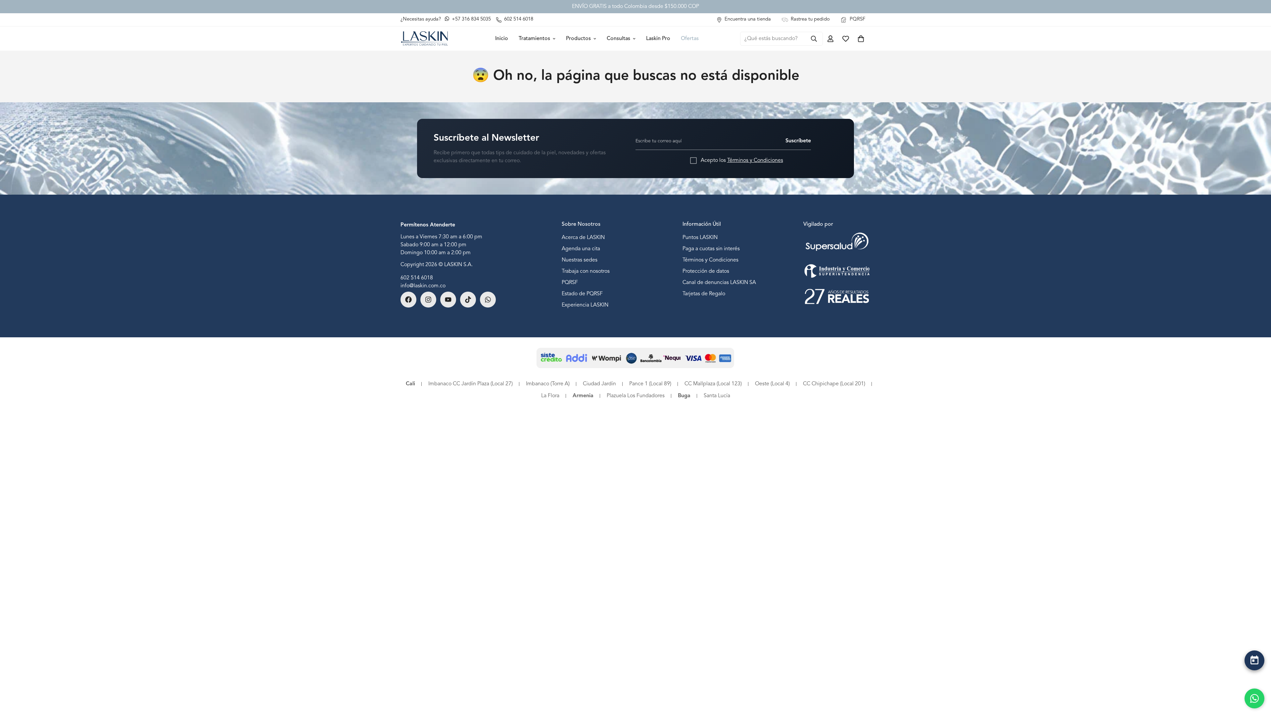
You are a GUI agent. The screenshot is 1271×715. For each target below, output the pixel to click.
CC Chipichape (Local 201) (834, 384)
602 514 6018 (416, 278)
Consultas (618, 38)
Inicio (501, 38)
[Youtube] (448, 300)
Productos (578, 38)
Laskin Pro (658, 38)
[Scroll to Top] (1254, 677)
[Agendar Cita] (1254, 660)
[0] (861, 38)
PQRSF (570, 282)
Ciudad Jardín (599, 384)
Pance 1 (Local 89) (650, 384)
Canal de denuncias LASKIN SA (719, 282)
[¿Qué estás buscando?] (814, 38)
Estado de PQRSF (582, 294)
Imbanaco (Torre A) (548, 384)
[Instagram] (428, 300)
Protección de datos (706, 271)
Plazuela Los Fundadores (636, 396)
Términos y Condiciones (755, 160)
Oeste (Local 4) (772, 384)
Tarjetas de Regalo (704, 294)
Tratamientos (534, 38)
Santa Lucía (717, 396)
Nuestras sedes (579, 260)
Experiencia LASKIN (585, 305)
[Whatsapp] (488, 300)
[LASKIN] (424, 38)
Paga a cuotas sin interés (711, 249)
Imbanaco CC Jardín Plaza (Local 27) (470, 384)
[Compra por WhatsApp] (1254, 698)
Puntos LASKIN (700, 237)
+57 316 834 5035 (470, 19)
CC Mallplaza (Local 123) (713, 384)
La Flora (550, 396)
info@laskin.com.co (423, 286)
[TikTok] (468, 300)
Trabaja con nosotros (586, 271)
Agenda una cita (581, 249)
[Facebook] (408, 300)
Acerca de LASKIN (583, 237)
